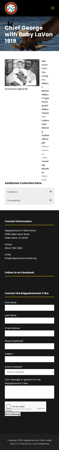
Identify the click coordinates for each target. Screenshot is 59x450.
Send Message (13, 414)
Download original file (16, 89)
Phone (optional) (14, 341)
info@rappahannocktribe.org (20, 258)
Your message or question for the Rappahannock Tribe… (23, 381)
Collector (12, 191)
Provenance (13, 200)
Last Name (11, 315)
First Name (11, 302)
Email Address (13, 328)
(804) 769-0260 (13, 248)
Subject (10, 353)
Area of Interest (14, 366)
